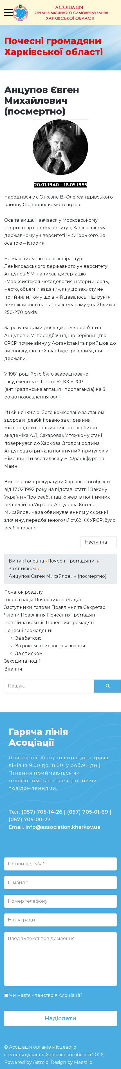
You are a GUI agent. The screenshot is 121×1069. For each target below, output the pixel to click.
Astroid (41, 1062)
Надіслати (60, 1018)
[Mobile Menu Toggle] (8, 12)
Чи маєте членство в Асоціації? (45, 995)
